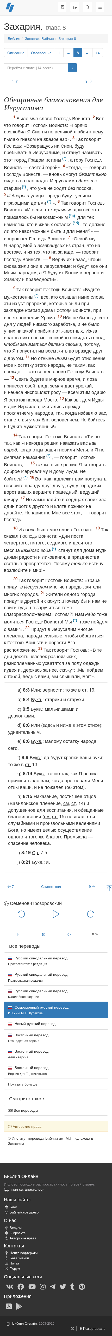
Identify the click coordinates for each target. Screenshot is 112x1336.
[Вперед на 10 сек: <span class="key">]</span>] (90, 913)
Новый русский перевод (34, 1023)
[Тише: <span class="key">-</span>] (17, 934)
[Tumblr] (72, 1286)
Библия (14, 38)
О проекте (18, 1233)
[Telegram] (52, 1286)
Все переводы (25, 1110)
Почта (14, 1263)
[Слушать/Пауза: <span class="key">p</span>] (56, 913)
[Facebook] (20, 1286)
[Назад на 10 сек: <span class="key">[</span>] (21, 913)
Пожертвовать (93, 1328)
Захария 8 (67, 38)
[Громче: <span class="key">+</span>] (43, 934)
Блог (13, 1207)
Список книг (51, 886)
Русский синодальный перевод (37, 960)
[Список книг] (62, 7)
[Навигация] (100, 7)
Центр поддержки (24, 1253)
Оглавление (41, 52)
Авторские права (23, 1238)
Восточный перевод (28, 1037)
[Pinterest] (82, 1286)
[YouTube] (32, 1286)
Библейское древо (24, 1212)
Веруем (16, 1227)
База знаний (19, 1258)
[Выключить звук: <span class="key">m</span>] (69, 934)
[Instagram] (43, 1286)
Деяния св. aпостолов (23, 1189)
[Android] (19, 1306)
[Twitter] (63, 1286)
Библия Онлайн (24, 1323)
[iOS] (9, 1306)
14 (98, 52)
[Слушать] (74, 7)
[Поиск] (87, 7)
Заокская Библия (39, 38)
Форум (15, 1268)
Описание (15, 52)
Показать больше (23, 1084)
